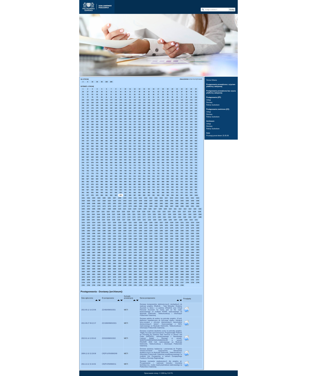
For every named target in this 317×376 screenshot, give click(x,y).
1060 (150, 203)
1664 (161, 274)
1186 (189, 217)
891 (153, 184)
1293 (145, 230)
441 (153, 135)
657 (111, 160)
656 (106, 160)
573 (186, 149)
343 (163, 124)
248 (186, 113)
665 (149, 160)
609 (120, 154)
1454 (145, 250)
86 (130, 97)
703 (92, 165)
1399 (98, 244)
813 (139, 176)
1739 (192, 282)
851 (83, 181)
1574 (171, 263)
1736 (176, 282)
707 (111, 165)
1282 (88, 230)
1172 (118, 217)
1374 (88, 241)
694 (168, 162)
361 (130, 127)
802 (88, 176)
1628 (93, 271)
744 (168, 168)
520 (172, 143)
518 (163, 143)
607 (111, 154)
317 (158, 121)
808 (116, 176)
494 (168, 140)
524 (191, 143)
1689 (171, 277)
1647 (192, 271)
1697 (93, 279)
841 (153, 179)
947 (182, 190)
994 (168, 195)
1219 (119, 222)
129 (97, 102)
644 (168, 157)
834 (120, 179)
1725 (119, 282)
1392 (182, 241)
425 (196, 132)
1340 (150, 236)
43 (163, 91)
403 (92, 132)
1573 (166, 263)
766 (153, 170)
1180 (159, 217)
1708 (150, 279)
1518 (119, 258)
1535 (88, 260)
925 (196, 187)
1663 (156, 274)
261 (130, 116)
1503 (161, 255)
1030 (114, 200)
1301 (187, 230)
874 (191, 181)
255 (102, 116)
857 (111, 181)
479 (97, 140)
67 (158, 94)
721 (177, 165)
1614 (140, 269)
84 (120, 97)
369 (168, 127)
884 (120, 184)
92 (158, 97)
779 (97, 173)
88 (139, 97)
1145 (103, 214)
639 (144, 157)
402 (88, 132)
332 (111, 124)
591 (153, 151)
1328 (88, 236)
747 (182, 168)
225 (196, 110)
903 (92, 187)
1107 (155, 209)
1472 (119, 252)
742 (158, 168)
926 (83, 190)
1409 (150, 244)
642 (158, 157)
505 (102, 143)
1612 (129, 269)
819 (168, 176)
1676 (104, 277)
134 (120, 102)
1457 (161, 250)
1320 (166, 233)
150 (196, 102)
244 (168, 113)
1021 (187, 198)
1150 (128, 214)
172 (182, 105)
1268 (135, 228)
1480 (161, 252)
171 (177, 105)
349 (191, 124)
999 (191, 195)
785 (125, 173)
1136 (179, 211)
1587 (119, 266)
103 (92, 100)
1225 (150, 222)
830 (102, 179)
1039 (161, 200)
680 (102, 162)
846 (177, 179)
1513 (93, 258)
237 (135, 113)
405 (102, 132)
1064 (171, 203)
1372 (197, 239)
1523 (145, 258)
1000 (196, 195)
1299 (176, 230)
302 (88, 121)
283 (116, 119)
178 (92, 108)
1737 (182, 282)
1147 (113, 214)
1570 (150, 263)
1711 (166, 279)
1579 (197, 263)
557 (111, 149)
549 (191, 146)
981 (106, 195)
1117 (83, 211)
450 (196, 135)
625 (196, 154)
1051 (104, 203)
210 (125, 110)
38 (139, 91)
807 (111, 176)
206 (106, 110)
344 (168, 124)
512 (135, 143)
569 (168, 149)
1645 (182, 271)
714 (144, 165)
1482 (171, 252)
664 (144, 160)
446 (177, 135)
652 (88, 160)
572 (182, 149)
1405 (130, 244)
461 (130, 138)
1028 (104, 200)
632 (111, 157)
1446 (104, 250)
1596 (166, 266)
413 (139, 132)
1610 (119, 269)
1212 (83, 222)
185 (125, 108)
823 (186, 176)
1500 (145, 255)
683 (116, 162)
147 (182, 102)
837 (135, 179)
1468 (98, 252)
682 (111, 162)
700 (196, 162)
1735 (171, 282)
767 (158, 170)
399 (191, 130)
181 (106, 108)
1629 (98, 271)
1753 (145, 285)
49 (191, 91)
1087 (171, 206)
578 (92, 151)
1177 (144, 217)
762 (135, 170)
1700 (109, 279)
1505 (171, 255)
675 (196, 160)
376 (83, 130)
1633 (119, 271)
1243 (124, 225)
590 (149, 151)
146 (177, 102)
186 (130, 108)
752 (88, 170)
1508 (187, 255)
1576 (182, 263)
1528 (171, 258)
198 (186, 108)
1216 (104, 222)
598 (186, 151)
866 (153, 181)
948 (186, 190)
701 (83, 165)
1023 (197, 198)
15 (149, 89)
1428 (130, 247)
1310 (114, 233)
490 (149, 140)
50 (102, 82)
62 (134, 94)
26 (83, 91)
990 (149, 195)
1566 (130, 263)
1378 (109, 241)
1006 (109, 198)
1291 (135, 230)
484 (120, 140)
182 (111, 108)
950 (196, 190)
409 (120, 132)
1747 (114, 285)
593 (163, 151)
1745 (104, 285)
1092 (197, 206)
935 (125, 190)
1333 (114, 236)
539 (144, 146)
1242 (119, 225)
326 (83, 124)
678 (92, 162)
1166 (88, 217)
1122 (108, 211)
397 (182, 130)
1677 (109, 277)
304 (97, 121)
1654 (109, 274)
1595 (161, 266)
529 (97, 146)
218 (163, 110)
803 (92, 176)
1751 (135, 285)
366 (153, 127)
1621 (176, 269)
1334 (119, 236)
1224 (145, 222)
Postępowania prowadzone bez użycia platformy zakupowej (221, 92)
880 (102, 184)
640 (149, 157)
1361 (140, 239)
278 (92, 119)
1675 (98, 277)
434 (120, 135)
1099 (114, 209)
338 (139, 124)
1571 (156, 263)
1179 (154, 217)
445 (172, 135)
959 (120, 192)
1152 (139, 214)
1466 (88, 252)
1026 (93, 200)
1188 (199, 217)
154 (97, 105)
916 (153, 187)
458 (116, 138)
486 (130, 140)
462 (135, 138)
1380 (119, 241)
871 (177, 181)
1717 (197, 279)
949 (191, 190)
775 (196, 170)
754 (97, 170)
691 (153, 162)
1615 (145, 269)
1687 (161, 277)
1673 (88, 277)
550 (196, 146)
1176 (139, 217)
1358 (124, 239)
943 (163, 190)
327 (88, 124)
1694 (197, 277)
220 (172, 110)
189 (144, 108)
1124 (118, 211)
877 (88, 184)
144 (168, 102)
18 (163, 89)
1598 (176, 266)
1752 (140, 285)
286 (130, 119)
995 (172, 195)
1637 (140, 271)
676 (83, 162)
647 (182, 157)
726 (83, 168)
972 (182, 192)
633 (116, 157)
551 (83, 149)
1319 (161, 233)
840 (149, 179)
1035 (140, 200)
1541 (119, 260)
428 (92, 135)
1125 (123, 211)
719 (168, 165)
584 (120, 151)
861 (130, 181)
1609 (114, 269)
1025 (88, 200)
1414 (176, 244)
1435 (166, 247)
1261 (98, 228)
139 (144, 102)
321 (177, 121)
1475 (135, 252)
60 (125, 94)
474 (191, 138)
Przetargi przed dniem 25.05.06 (217, 136)
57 (111, 94)
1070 (83, 206)
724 (191, 165)
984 (120, 195)
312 (135, 121)
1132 (159, 211)
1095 (93, 209)
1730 (145, 282)
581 (106, 151)
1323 (181, 233)
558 (116, 149)
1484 (182, 252)
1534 (83, 260)
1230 (176, 222)
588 (139, 151)
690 (149, 162)
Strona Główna (211, 80)
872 (182, 181)
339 (144, 124)
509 (120, 143)
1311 (119, 233)
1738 (187, 282)
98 (186, 97)
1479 (156, 252)
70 (172, 94)
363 (139, 127)
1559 (93, 263)
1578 (192, 263)
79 (97, 97)
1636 (135, 271)
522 (182, 143)
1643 (171, 271)
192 (158, 108)
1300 (182, 230)
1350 (83, 239)
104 (97, 100)
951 (83, 192)
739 (144, 168)
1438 (182, 247)
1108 (160, 209)
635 (125, 157)
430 (102, 135)
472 (182, 138)
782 (111, 173)
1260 (93, 228)
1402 (114, 244)
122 (182, 100)
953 (92, 192)
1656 (119, 274)
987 (135, 195)
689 (144, 162)
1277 (182, 228)
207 (111, 110)
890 (149, 184)
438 (139, 135)
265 (149, 116)
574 (191, 149)
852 (88, 181)
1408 (145, 244)
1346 (182, 236)
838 (139, 179)
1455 (150, 250)
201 (83, 110)
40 (149, 91)
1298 (171, 230)
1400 (104, 244)
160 (125, 105)
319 (168, 121)
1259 (88, 228)
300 (196, 119)
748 (186, 168)
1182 (169, 217)
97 (182, 97)
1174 (128, 217)
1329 (93, 236)
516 (153, 143)
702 (88, 165)
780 (102, 173)
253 (92, 116)
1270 (145, 228)
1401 (109, 244)
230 (102, 113)
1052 (109, 203)
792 (158, 173)
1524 (150, 258)
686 (130, 162)
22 (182, 89)
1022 (192, 198)
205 (102, 110)
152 (88, 105)
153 (92, 105)
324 (191, 121)
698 (186, 162)
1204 (159, 220)
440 (149, 135)
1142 (88, 214)
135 (125, 102)
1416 (187, 244)
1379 (114, 241)
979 (97, 195)
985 (125, 195)
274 (191, 116)
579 (97, 151)
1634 (124, 271)
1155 (154, 214)
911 (130, 187)
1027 (98, 200)
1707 (145, 279)
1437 (176, 247)
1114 (190, 209)
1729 (140, 282)
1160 (179, 214)
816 (153, 176)
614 (144, 154)
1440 (192, 247)
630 (102, 157)
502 (88, 143)
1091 (192, 206)
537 (135, 146)
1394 (192, 241)
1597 (171, 266)
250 (196, 113)
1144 (98, 214)
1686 (156, 277)
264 (144, 116)
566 (153, 149)
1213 (88, 222)
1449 (119, 250)
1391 (176, 241)
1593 (150, 266)
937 (135, 190)
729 (97, 168)
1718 (83, 282)
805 (102, 176)
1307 (98, 233)
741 (153, 168)
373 (186, 127)
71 (177, 94)
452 (88, 138)
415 (149, 132)
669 (168, 160)
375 (196, 127)
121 (177, 100)
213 (139, 110)
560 (125, 149)
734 (120, 168)
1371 (192, 239)
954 (97, 192)
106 (106, 100)
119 (168, 100)
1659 (135, 274)
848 (186, 179)
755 (102, 170)
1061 (156, 203)
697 (182, 162)
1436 (171, 247)
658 (116, 160)
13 (139, 89)
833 (116, 179)
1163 (194, 214)
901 (83, 187)
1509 (192, 255)
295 (172, 119)
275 (196, 116)
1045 (192, 200)
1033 (130, 200)
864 (144, 181)
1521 (135, 258)
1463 (192, 250)
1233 (192, 222)
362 (135, 127)
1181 (164, 217)
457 (111, 138)
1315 (140, 233)
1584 (104, 266)
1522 (140, 258)
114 (144, 100)
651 (83, 160)
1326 (197, 233)
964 (144, 192)
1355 (109, 239)
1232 (187, 222)
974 (191, 192)
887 (135, 184)
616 (153, 154)
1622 (181, 269)
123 (186, 100)
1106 (150, 209)
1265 (119, 228)
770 (172, 170)
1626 (83, 271)
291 (153, 119)
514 (144, 143)
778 (92, 173)
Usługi (208, 100)
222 (182, 110)
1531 (187, 258)
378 (92, 130)
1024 (83, 200)
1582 (93, 266)
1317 (150, 233)
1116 (199, 209)
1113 (185, 209)
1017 (166, 198)
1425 (114, 247)
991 (153, 195)
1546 (145, 260)
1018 (171, 198)
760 (125, 170)
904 (97, 187)
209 (120, 110)
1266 (124, 228)
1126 (128, 211)
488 (139, 140)
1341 (156, 236)
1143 (93, 214)
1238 (98, 225)
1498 (135, 255)
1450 (124, 250)
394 (168, 130)
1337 (135, 236)
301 (83, 121)
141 (153, 102)
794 (168, 173)
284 (120, 119)
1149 (123, 214)
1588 (124, 266)
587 (135, 151)
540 (149, 146)
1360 (135, 239)
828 (92, 179)
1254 (182, 225)
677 (88, 162)
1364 (156, 239)
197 (182, 108)
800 (196, 173)
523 (186, 143)
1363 (150, 239)
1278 (187, 228)
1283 (93, 230)
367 (158, 127)
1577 (187, 263)
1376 (98, 241)
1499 (140, 255)
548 (186, 146)
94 (167, 97)
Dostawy (209, 102)
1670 (192, 274)
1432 (150, 247)
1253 (176, 225)
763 (139, 170)
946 (177, 190)
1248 (150, 225)
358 (116, 127)
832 (111, 179)
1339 (145, 236)
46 (177, 91)
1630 (104, 271)
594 (168, 151)
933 (116, 190)
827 (88, 179)
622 (182, 154)
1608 (109, 269)
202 (88, 110)
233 (116, 113)
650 (196, 157)
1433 (156, 247)
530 (102, 146)
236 (130, 113)
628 (92, 157)
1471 (114, 252)
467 (158, 138)
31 (106, 91)
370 (172, 127)
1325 (192, 233)
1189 (83, 220)
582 (111, 151)
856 (106, 181)
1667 (176, 274)
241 (153, 113)
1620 (171, 269)
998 (186, 195)
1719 (88, 282)
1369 (182, 239)
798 (186, 173)
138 (139, 102)
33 (116, 91)
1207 (175, 220)
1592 (145, 266)
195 (172, 108)
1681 (130, 277)
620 (172, 154)
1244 (130, 225)
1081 (140, 206)
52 (87, 94)
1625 (197, 269)
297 (182, 119)
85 (125, 97)
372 (182, 127)
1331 (104, 236)
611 (130, 154)
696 (177, 162)
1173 (123, 217)
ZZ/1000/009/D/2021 (109, 323)
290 (149, 119)
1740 (197, 282)
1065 (176, 203)
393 (163, 130)
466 (153, 138)
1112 (180, 209)
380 (102, 130)
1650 (88, 274)
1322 (176, 233)
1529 (176, 258)
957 (111, 192)
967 (158, 192)
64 (144, 94)
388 (139, 130)
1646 (187, 271)
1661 (145, 274)
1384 (140, 241)
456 (106, 138)
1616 (150, 269)
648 (186, 157)
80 (102, 97)
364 (144, 127)
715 (149, 165)
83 (116, 97)
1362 (145, 239)
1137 (184, 211)
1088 (176, 206)
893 (163, 184)
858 (116, 181)
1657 (124, 274)
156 (106, 105)
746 (177, 168)
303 (92, 121)
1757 (166, 285)
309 (120, 121)
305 (102, 121)
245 (172, 113)
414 (144, 132)
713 (139, 165)
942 (158, 190)
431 (106, 135)
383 (116, 130)
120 (172, 100)
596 (177, 151)
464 (144, 138)
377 (88, 130)
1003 (93, 198)
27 (87, 91)
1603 (83, 269)
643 (163, 157)
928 (92, 190)
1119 (93, 211)
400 (196, 130)
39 (144, 91)
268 (163, 116)
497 (182, 140)
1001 (83, 198)
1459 (171, 250)
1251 (166, 225)
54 (97, 94)
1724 (114, 282)
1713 (176, 279)
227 (88, 113)
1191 (93, 220)
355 (102, 127)
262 (135, 116)
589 (144, 151)
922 (182, 187)
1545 (140, 260)
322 (182, 121)
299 (191, 119)
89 (144, 97)
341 (153, 124)
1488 (83, 255)
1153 (144, 214)
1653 (104, 274)
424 (191, 132)
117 (158, 100)
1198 (128, 220)
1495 (119, 255)
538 (139, 146)
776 (83, 173)
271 (177, 116)
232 (111, 113)
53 (92, 94)
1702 (119, 279)
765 (149, 170)
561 (130, 149)
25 (196, 89)
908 (116, 187)
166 (153, 105)
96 (177, 97)
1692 (187, 277)
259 (120, 116)
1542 (124, 260)
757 (111, 170)
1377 (104, 241)
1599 (182, 266)
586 (130, 151)
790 (149, 173)
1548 (156, 260)
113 (139, 100)
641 (153, 157)
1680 (124, 277)
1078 (124, 206)
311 (130, 121)
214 (144, 110)
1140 (199, 211)
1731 (150, 282)
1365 (161, 239)
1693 (192, 277)
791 (153, 173)
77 (87, 97)
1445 (98, 250)
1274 (166, 228)
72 (182, 94)
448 (186, 135)
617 (158, 154)
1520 (129, 258)
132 (111, 102)
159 (120, 105)
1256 (192, 225)
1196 (118, 220)
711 (130, 165)
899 (191, 184)
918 (163, 187)
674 (191, 160)
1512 (88, 258)
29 (97, 91)
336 (130, 124)
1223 (140, 222)
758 (116, 170)
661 (130, 160)
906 (106, 187)
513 (139, 143)
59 (120, 94)
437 (135, 135)
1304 (83, 233)
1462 (187, 250)
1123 (113, 211)
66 (153, 94)
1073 (98, 206)
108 (116, 100)
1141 (83, 214)
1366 (166, 239)
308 (116, 121)
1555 (192, 260)
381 (106, 130)
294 (168, 119)
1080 (135, 206)
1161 (184, 214)
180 (102, 108)
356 (106, 127)
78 (92, 97)
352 (88, 127)
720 (172, 165)
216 (153, 110)
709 (120, 165)
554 (97, 149)
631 (106, 157)
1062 (161, 203)
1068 (192, 203)
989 (144, 195)
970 (172, 192)
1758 (171, 285)
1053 (114, 203)
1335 (124, 236)
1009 (124, 198)
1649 (83, 274)
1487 (197, 252)
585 (125, 151)
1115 (195, 209)
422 (182, 132)
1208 (180, 220)
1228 (166, 222)
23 (186, 89)
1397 (88, 244)
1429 (135, 247)
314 (144, 121)
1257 (197, 225)
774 (191, 170)
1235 (83, 225)
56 (106, 94)
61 (130, 94)
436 (130, 135)
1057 (135, 203)
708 (116, 165)
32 (111, 91)
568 (163, 149)
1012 (140, 198)
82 (111, 97)
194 (168, 108)
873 (186, 181)
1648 (197, 271)
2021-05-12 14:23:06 (88, 310)
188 (139, 108)
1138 (189, 211)
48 (186, 91)
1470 (109, 252)
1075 (109, 206)
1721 (98, 282)
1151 (133, 214)
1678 (114, 277)
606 (106, 154)
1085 (161, 206)
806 (106, 176)
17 (158, 89)
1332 (109, 236)
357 (111, 127)
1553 (182, 260)
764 (144, 170)
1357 (119, 239)
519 (168, 143)
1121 (103, 211)
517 (158, 143)
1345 (176, 236)
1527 (166, 258)
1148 (118, 214)
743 (163, 168)
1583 (98, 266)
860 (125, 181)
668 (163, 160)
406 (106, 132)
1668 (182, 274)
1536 (93, 260)
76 (83, 97)
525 (196, 143)
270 (172, 116)
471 (177, 138)
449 (191, 135)
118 (163, 100)
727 (88, 168)
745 (172, 168)
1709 (156, 279)
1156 (159, 214)
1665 (166, 274)
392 (158, 130)
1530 (181, 258)
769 (168, 170)
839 (144, 179)
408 (116, 132)
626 (83, 157)
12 (134, 89)
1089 (182, 206)
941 (153, 190)
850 (196, 179)
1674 (93, 277)
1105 (145, 209)
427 (88, 135)
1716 (192, 279)
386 (130, 130)
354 (97, 127)
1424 (109, 247)
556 (106, 149)
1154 (149, 214)
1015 (155, 198)
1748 (119, 285)
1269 (140, 228)
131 (106, 102)
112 (135, 100)
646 (177, 157)
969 (168, 192)
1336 (130, 236)
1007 (114, 198)
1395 (197, 241)
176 (83, 108)
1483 (176, 252)
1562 (109, 263)
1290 (130, 230)
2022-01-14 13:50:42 (88, 338)
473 (186, 138)
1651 (93, 274)
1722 (104, 282)
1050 (98, 203)
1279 (192, 228)
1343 (166, 236)
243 (163, 113)
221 (177, 110)
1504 (166, 255)
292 (158, 119)
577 (88, 151)
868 (163, 181)
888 (139, 184)
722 (182, 165)
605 (102, 154)
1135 (174, 211)
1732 (156, 282)
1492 (104, 255)
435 (125, 135)
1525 (155, 258)
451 (83, 138)
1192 (98, 220)
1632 (114, 271)
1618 (161, 269)
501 (83, 143)
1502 (156, 255)
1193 (103, 220)
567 (158, 149)
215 (149, 110)
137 (135, 102)
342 (158, 124)
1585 (109, 266)
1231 (182, 222)
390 (149, 130)
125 (196, 100)
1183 (174, 217)
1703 (124, 279)
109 (120, 100)
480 (102, 140)
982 (111, 195)
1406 (135, 244)
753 (92, 170)
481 (106, 140)
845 (172, 179)
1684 (145, 277)
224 (191, 110)
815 (149, 176)
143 (163, 102)
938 (139, 190)
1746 (109, 285)
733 (116, 168)
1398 (93, 244)
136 (130, 102)
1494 (114, 255)
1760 (182, 285)
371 (177, 127)
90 (149, 97)
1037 (150, 200)
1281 (83, 230)
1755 (156, 285)
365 (149, 127)
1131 (153, 211)
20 (172, 89)
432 (111, 135)
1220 (124, 222)
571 (177, 149)
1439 (187, 247)
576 (83, 151)
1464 (197, 250)
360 (125, 127)
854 (97, 181)
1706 (140, 279)
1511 (83, 258)
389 (144, 130)
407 (111, 132)
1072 (93, 206)
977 (88, 195)
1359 (130, 239)
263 (139, 116)
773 (186, 170)
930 (102, 190)
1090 (187, 206)
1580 (83, 266)
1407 (140, 244)
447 (182, 135)
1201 (144, 220)
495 (172, 140)
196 (177, 108)
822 (182, 176)
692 (158, 162)
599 (191, 151)
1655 (114, 274)
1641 (161, 271)
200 (111, 82)
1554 (187, 260)
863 (139, 181)
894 (168, 184)
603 (92, 154)
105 (102, 100)
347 (182, 124)
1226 (156, 222)
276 (83, 119)
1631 (109, 271)
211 (130, 110)
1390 (171, 241)
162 (135, 105)
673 (186, 160)
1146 (108, 214)
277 (88, 119)
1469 (104, 252)
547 (182, 146)
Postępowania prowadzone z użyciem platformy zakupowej (220, 85)
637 (135, 157)
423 (186, 132)
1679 (119, 277)
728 (92, 168)
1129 (143, 211)
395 (172, 130)
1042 (176, 200)
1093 (83, 209)
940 (149, 190)
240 (149, 113)
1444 (93, 250)
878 (92, 184)
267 (158, 116)
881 (106, 184)
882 (111, 184)
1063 (166, 203)
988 (139, 195)
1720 (93, 282)
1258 (83, 228)
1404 (124, 244)
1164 (199, 214)
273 (186, 116)
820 (172, 176)
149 (191, 102)
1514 (98, 258)
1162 (189, 214)
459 (120, 138)
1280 (197, 228)
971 (177, 192)
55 (102, 94)
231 (106, 113)
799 (191, 173)
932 (111, 190)
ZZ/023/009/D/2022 (109, 338)
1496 (124, 255)
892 (158, 184)
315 (149, 121)
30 (97, 82)
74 (191, 94)
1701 (114, 279)
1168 (98, 217)
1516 (109, 258)
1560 (98, 263)
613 (139, 154)
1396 (83, 244)
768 (163, 170)
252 (88, 116)
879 (97, 184)
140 (149, 102)
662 (135, 160)
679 (97, 162)
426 (83, 135)
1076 (114, 206)
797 (182, 173)
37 (134, 91)
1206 (170, 220)
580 (102, 151)
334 (120, 124)
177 (88, 108)
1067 (187, 203)
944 (168, 190)
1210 (191, 220)
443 (163, 135)
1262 (104, 228)
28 (92, 91)
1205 (165, 220)
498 (186, 140)
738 (139, 168)
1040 (166, 200)
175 (196, 105)
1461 (182, 250)
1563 (114, 263)
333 (116, 124)
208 (116, 110)
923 (186, 187)
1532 (192, 258)
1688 (166, 277)
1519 (124, 258)
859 (120, 181)
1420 (88, 247)
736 (130, 168)
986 (130, 195)
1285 (104, 230)
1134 (169, 211)
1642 (166, 271)
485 (125, 140)
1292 (140, 230)
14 (144, 89)
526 (83, 146)
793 (163, 173)
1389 (166, 241)
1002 (88, 198)
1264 (114, 228)
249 (191, 113)
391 (153, 130)
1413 (171, 244)
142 (158, 102)
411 (130, 132)
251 (83, 116)
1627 (88, 271)
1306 (93, 233)
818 (163, 176)
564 (144, 149)
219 (168, 110)
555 (102, 149)
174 (191, 105)
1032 (124, 200)
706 (106, 165)
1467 (93, 252)
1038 (156, 200)
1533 (197, 258)
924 (191, 187)
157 (111, 105)
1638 (145, 271)
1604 (88, 269)
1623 (187, 269)
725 (196, 165)
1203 (154, 220)
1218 (114, 222)
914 (144, 187)
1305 (88, 233)
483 (116, 140)
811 (130, 176)
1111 (175, 209)
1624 (192, 269)
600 (196, 151)
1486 (192, 252)
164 (144, 105)
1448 (114, 250)
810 (125, 176)
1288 (119, 230)
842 (158, 179)
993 (163, 195)
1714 (181, 279)
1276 (176, 228)
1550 (166, 260)
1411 (161, 244)
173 (186, 105)
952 (88, 192)
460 (125, 138)
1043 (182, 200)
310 (125, 121)
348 (186, 124)
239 (144, 113)
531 (106, 146)
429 (97, 135)
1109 (165, 209)
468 (163, 138)
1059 (145, 203)
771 (177, 170)
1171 (113, 217)
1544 (135, 260)
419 (168, 132)
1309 (109, 233)
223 (186, 110)
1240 (109, 225)
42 (158, 91)
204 (97, 110)
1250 (161, 225)
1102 (129, 209)
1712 (171, 279)
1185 (184, 217)
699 (191, 162)
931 (106, 190)
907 (111, 187)
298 (186, 119)
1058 (140, 203)
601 (83, 154)
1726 (124, 282)
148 (186, 102)
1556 (197, 260)
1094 (88, 209)
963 (139, 192)
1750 (130, 285)
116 (154, 100)
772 (182, 170)
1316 (145, 233)
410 (125, 132)
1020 (181, 198)
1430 (140, 247)
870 (172, 181)
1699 (104, 279)
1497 (130, 255)
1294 (150, 230)
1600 (187, 266)
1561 (104, 263)
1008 (119, 198)
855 (102, 181)
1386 (150, 241)
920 (172, 187)
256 (106, 116)
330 (102, 124)
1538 (104, 260)
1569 (145, 263)
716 (153, 165)
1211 (196, 220)
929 (97, 190)
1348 (192, 236)
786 (130, 173)
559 (120, 149)
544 (168, 146)
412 (135, 132)
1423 (104, 247)
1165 (83, 217)
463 (139, 138)
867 (158, 181)
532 (111, 146)
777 (88, 173)
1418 (197, 244)
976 (83, 195)
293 (163, 119)
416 (153, 132)
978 (92, 195)
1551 (171, 260)
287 (135, 119)
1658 (130, 274)
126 (83, 102)
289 (144, 119)
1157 (164, 214)
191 (153, 108)
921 (177, 187)
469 (168, 138)
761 (130, 170)
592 (158, 151)
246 (177, 113)
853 (92, 181)
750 (196, 168)
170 (172, 105)
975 (196, 192)
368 (163, 127)
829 (97, 179)
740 (149, 168)
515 (149, 143)
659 (120, 160)
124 (191, 100)
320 (172, 121)
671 (177, 160)
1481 (166, 252)
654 (97, 160)
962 (135, 192)
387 (135, 130)
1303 (197, 230)
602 (88, 154)
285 (125, 119)
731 (106, 168)
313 (139, 121)
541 (153, 146)
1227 (161, 222)
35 (125, 91)
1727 (130, 282)
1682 (135, 277)
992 (158, 195)
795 (172, 173)
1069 (197, 203)
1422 (98, 247)
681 (106, 162)
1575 (176, 263)
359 (120, 127)
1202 (149, 220)
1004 (98, 198)
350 (196, 124)
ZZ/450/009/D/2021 (109, 310)
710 (125, 165)
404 (97, 132)
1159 (174, 214)
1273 (161, 228)
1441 (197, 247)
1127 (133, 211)
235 (125, 113)
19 (167, 89)
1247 (145, 225)
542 (158, 146)
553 (92, 149)
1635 (130, 271)
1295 (156, 230)
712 (135, 165)
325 (196, 121)
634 (120, 157)
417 (158, 132)
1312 (124, 233)
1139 (194, 211)
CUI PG (170, 373)
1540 (114, 260)
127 (88, 102)
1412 (166, 244)
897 (182, 184)
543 (163, 146)
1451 (130, 250)
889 (144, 184)
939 (144, 190)
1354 (104, 239)
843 (163, 179)
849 (191, 179)
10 (92, 82)
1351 (88, 239)
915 (149, 187)
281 (106, 119)
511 (130, 143)
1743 (93, 285)
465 (149, 138)
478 (92, 140)
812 (135, 176)
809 (120, 176)
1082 (145, 206)
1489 (88, 255)
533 (116, 146)
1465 (83, 252)
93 (163, 97)
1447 (109, 250)
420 (172, 132)
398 (186, 130)
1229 (171, 222)
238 (139, 113)
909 (120, 187)
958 (116, 192)
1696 (88, 279)
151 (83, 105)
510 (125, 143)
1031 (119, 200)
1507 (182, 255)
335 (125, 124)
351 (83, 127)
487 (135, 140)
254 (97, 116)
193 (163, 108)
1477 (145, 252)
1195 (113, 220)
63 (139, 94)
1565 (124, 263)
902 (88, 187)
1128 (138, 211)
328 (92, 124)
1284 (98, 230)
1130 (148, 211)
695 (172, 162)
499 (191, 140)
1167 (93, 217)
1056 (130, 203)
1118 (88, 211)
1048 (88, 203)
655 (102, 160)
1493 (109, 255)
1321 (171, 233)
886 (130, 184)
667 (158, 160)
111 (130, 100)
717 (158, 165)
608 (116, 154)
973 (186, 192)
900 (196, 184)
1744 (98, 285)
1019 (176, 198)
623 (186, 154)
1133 (164, 211)
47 (182, 91)
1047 (83, 203)
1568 (140, 263)
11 (130, 89)
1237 (93, 225)
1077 (119, 206)
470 (172, 138)
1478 (150, 252)
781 (106, 173)
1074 (104, 206)
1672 (83, 277)
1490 (93, 255)
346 (177, 124)
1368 (176, 239)
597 (182, 151)
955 (102, 192)
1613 (135, 269)
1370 (187, 239)
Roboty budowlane (212, 105)
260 (125, 116)
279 (97, 119)
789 (144, 173)
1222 (135, 222)
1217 (109, 222)
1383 (135, 241)
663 (139, 160)
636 (130, 157)
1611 (124, 269)
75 (196, 94)
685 (125, 162)
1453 (140, 250)
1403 (119, 244)
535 (125, 146)
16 (153, 89)
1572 (161, 263)
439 (144, 135)
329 (97, 124)
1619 (166, 269)
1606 (98, 269)
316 (153, 121)
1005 (104, 198)
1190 (88, 220)
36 (130, 91)
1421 (93, 247)
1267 (130, 228)
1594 (156, 266)
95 (172, 97)
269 (168, 116)
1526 (161, 258)
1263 (109, 228)
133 (116, 102)
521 (177, 143)
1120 (98, 211)
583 (116, 151)
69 (167, 94)
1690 (176, 277)
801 (83, 176)
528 (92, 146)
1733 (161, 282)
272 (182, 116)
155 (102, 105)
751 (83, 170)
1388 (161, 241)
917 (158, 187)
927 (88, 190)
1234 (197, 222)
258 (116, 116)
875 (196, 181)
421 (177, 132)
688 (139, 162)
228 (92, 113)
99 (191, 97)
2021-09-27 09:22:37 (88, 323)
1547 (150, 260)
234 (120, 113)
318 (163, 121)
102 (88, 100)
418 (163, 132)
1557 (83, 263)
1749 (124, 285)
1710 (161, 279)
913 (139, 187)
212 (135, 110)
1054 (119, 203)
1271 (150, 228)
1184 (179, 217)
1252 (171, 225)
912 (135, 187)
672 (182, 160)
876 (83, 184)
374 (191, 127)
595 (172, 151)
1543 (130, 260)
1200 (139, 220)
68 (163, 94)
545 (172, 146)
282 (111, 119)
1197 (123, 220)
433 (116, 135)
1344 (171, 236)
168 (163, 105)
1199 (133, 220)
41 (153, 91)
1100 (119, 209)
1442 (83, 250)
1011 (135, 198)
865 (149, 181)
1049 (93, 203)
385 (125, 130)
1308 (104, 233)
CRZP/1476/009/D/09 (109, 353)
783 (116, 173)
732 (111, 168)
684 (120, 162)
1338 (140, 236)
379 (97, 130)
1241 (114, 225)
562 (135, 149)
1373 (83, 241)
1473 (124, 252)
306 (106, 121)
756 (106, 170)
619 (168, 154)
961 (130, 192)
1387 (156, 241)
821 (177, 176)
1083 (150, 206)
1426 (119, 247)
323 (186, 121)
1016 (161, 198)
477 (88, 140)
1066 (182, 203)
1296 (161, 230)
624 (191, 154)
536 (130, 146)
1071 (88, 206)
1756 (161, 285)
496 (177, 140)
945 (172, 190)
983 (116, 195)
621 (177, 154)
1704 (130, 279)
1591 (140, 266)
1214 (93, 222)
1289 (124, 230)
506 (106, 143)
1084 (156, 206)
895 (172, 184)
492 (158, 140)
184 (120, 108)
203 (92, 110)
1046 (197, 200)
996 (177, 195)
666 (153, 160)
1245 (135, 225)
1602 (197, 266)
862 (135, 181)
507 (111, 143)
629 (97, 157)
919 (168, 187)
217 (158, 110)
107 (111, 100)
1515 (103, 258)
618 (163, 154)
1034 (135, 200)
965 (149, 192)
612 (135, 154)
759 (120, 170)
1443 (88, 250)
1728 (135, 282)
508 (116, 143)
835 (125, 179)
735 (125, 168)
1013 (145, 198)
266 (153, 116)
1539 (109, 260)
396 (177, 130)
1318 (155, 233)
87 (134, 97)
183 (116, 108)
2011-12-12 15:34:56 (88, 364)
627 (88, 157)
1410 (156, 244)
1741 (83, 285)
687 (135, 162)
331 (106, 124)
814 (144, 176)
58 (116, 94)
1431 (145, 247)
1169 (103, 217)
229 (97, 113)
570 (172, 149)
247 (182, 113)
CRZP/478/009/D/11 (109, 364)
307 (111, 121)
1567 (135, 263)
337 (135, 124)
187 (135, 108)
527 (88, 146)
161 (130, 105)
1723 (109, 282)
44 (167, 91)
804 (97, 176)
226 (83, 113)
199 (191, 108)
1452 (135, 250)
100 (106, 82)
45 (172, 91)
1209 (185, 220)
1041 (171, 200)
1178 (149, 217)
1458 (166, 250)
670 (172, 160)
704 (97, 165)
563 (139, 149)
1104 (139, 209)
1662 (150, 274)
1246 (140, 225)
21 (177, 89)
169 (168, 105)
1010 (130, 198)
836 (130, 179)
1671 (197, 274)
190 (149, 108)
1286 (109, 230)
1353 (98, 239)
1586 (114, 266)
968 (163, 192)
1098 (109, 209)
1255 (187, 225)
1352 (93, 239)
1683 (140, 277)
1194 (108, 220)
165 (149, 105)
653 (92, 160)
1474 (130, 252)
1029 (109, 200)
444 (168, 135)
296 (177, 119)
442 (158, 135)
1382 (130, 241)
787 (135, 173)
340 (149, 124)
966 (153, 192)
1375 (93, 241)
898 (186, 184)
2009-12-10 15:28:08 (88, 353)
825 (196, 176)
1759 (176, 285)
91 (153, 97)
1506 (176, 255)
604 (97, 154)
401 (83, 132)
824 (191, 176)
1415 (181, 244)
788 (139, 173)
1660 (140, 274)
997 (182, 195)
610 (125, 154)
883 (116, 184)
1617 (155, 269)
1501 (150, 255)
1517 (114, 258)
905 (102, 187)
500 (196, 140)
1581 (88, 266)
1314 (135, 233)
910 (125, 187)
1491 (98, 255)
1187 (194, 217)
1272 (156, 228)
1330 (98, 236)
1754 (150, 285)
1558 (88, 263)
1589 (130, 266)
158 (116, 105)
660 (125, 160)
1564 (119, 263)
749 (191, 168)
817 (158, 176)
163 (139, 105)
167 (158, 105)
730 (102, 168)
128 (92, 102)
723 (186, 165)
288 (139, 119)
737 (135, 168)
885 (125, 184)
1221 (130, 222)
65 (149, 94)
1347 (187, 236)
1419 (83, 247)
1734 (166, 282)
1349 (197, 236)
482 (111, 140)
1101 (124, 209)
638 (139, 157)
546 (177, 146)
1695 (83, 279)
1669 (187, 274)
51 (83, 94)
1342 (161, 236)
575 (196, 149)
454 (97, 138)
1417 (192, 244)
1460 (176, 250)
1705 (135, 279)
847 (182, 179)
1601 (192, 266)
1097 (104, 209)
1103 (134, 209)
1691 (182, 277)
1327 (83, 236)
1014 (150, 198)
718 (163, 165)
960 (125, 192)
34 (120, 91)
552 (88, 149)
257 (111, 116)
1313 (129, 233)
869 (168, 181)
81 (106, 97)
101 (83, 100)
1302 (192, 230)
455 (102, 138)
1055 (124, 203)
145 (172, 102)
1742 (88, 285)
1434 (161, 247)
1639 (150, 271)
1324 (187, 233)
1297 (166, 230)
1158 (169, 214)
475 (196, 138)
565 (149, 149)
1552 (176, 260)
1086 (166, 206)
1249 (156, 225)
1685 (150, 277)
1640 (156, 271)
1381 (124, 241)
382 (111, 130)
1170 (108, 217)
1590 (135, 266)
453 (92, 138)
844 (168, 179)
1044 (187, 200)
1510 (197, 255)
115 (149, 100)
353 (92, 127)
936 (130, 190)
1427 (124, 247)
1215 (98, 222)
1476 (140, 252)
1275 (171, 228)
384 (120, 130)
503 (92, 143)
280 (102, 119)
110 (125, 100)
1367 (171, 239)
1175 (133, 217)
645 (172, 157)
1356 (114, 239)
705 (102, 165)
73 (186, 94)
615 (149, 154)
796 (177, 173)
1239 (104, 225)
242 (158, 113)
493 (163, 140)
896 (177, 184)
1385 (145, 241)
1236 (88, 225)
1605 (93, 269)
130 (102, 102)
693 (163, 162)
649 (191, 157)
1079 (130, 206)
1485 (187, 252)
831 (106, 179)
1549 (161, 260)
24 (191, 89)
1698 (98, 279)
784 (120, 173)
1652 (98, 274)
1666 (171, 274)
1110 (170, 209)
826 (83, 179)
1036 (145, 200)
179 (97, 108)
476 (83, 140)
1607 (104, 269)
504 (97, 143)
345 (172, 124)
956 (106, 192)
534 (120, 146)
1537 (98, 260)
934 (120, 190)
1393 (187, 241)
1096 (98, 209)
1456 (156, 250)
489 (144, 140)
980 (102, 195)
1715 (187, 279)
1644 (176, 271)
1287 (114, 230)
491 (153, 140)
